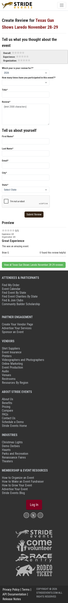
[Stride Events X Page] (33, 515)
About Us (7, 399)
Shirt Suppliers (11, 348)
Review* (6, 101)
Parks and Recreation (15, 453)
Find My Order (10, 285)
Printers (7, 356)
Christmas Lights (12, 442)
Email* (5, 160)
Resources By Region (15, 383)
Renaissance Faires (14, 457)
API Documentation (14, 594)
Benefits (7, 403)
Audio (5, 371)
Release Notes (12, 599)
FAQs (5, 414)
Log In (34, 505)
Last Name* (7, 148)
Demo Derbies (11, 446)
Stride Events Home (14, 426)
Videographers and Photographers (23, 360)
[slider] (18, 52)
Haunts (6, 450)
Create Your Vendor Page (17, 324)
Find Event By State (14, 293)
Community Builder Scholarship (21, 304)
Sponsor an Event (13, 332)
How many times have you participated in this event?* (29, 77)
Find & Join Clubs (12, 300)
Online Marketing (12, 364)
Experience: (9, 56)
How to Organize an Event (18, 478)
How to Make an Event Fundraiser (23, 481)
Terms (26, 589)
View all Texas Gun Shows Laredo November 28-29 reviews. (34, 264)
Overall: (7, 53)
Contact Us (8, 418)
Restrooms (8, 379)
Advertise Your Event (15, 489)
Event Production (12, 367)
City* (4, 172)
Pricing (6, 407)
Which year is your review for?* (18, 68)
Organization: (10, 60)
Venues (6, 375)
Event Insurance (12, 352)
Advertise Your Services (16, 328)
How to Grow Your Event (17, 485)
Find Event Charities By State (20, 296)
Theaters (7, 461)
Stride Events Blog (13, 493)
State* (5, 184)
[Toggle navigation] (61, 5)
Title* (5, 89)
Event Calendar (11, 289)
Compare (7, 410)
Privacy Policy (11, 589)
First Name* (8, 136)
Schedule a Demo (13, 422)
